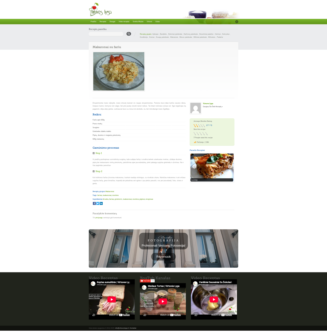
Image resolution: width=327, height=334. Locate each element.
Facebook (236, 21)
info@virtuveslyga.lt (122, 328)
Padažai (220, 37)
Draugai (112, 21)
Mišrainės (211, 37)
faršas (99, 195)
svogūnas (149, 199)
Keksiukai (225, 34)
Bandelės (163, 34)
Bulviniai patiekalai (175, 34)
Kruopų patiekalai (162, 37)
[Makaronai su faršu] (119, 71)
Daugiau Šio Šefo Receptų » (213, 106)
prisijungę (98, 218)
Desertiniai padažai (206, 34)
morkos (115, 195)
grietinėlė (118, 199)
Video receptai (124, 21)
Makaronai (174, 37)
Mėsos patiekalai (185, 37)
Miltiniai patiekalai (200, 37)
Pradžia (93, 21)
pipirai (142, 199)
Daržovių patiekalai (191, 34)
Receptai (103, 21)
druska (105, 199)
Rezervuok (163, 256)
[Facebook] (94, 203)
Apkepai (155, 34)
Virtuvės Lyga (208, 103)
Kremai (151, 37)
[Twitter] (97, 203)
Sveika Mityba (138, 21)
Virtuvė (149, 21)
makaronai (107, 195)
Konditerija (144, 37)
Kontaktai (133, 328)
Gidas (157, 21)
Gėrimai (218, 34)
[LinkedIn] (101, 203)
